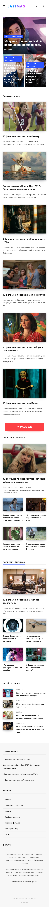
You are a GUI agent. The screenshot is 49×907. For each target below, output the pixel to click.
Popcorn (8, 800)
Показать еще (24, 427)
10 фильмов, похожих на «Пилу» (20, 403)
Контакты (31, 898)
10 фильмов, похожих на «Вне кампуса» (24, 294)
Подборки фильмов (9, 59)
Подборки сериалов (13, 36)
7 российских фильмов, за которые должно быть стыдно (29, 716)
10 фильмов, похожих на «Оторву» (22, 136)
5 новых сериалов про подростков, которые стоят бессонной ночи (13, 517)
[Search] (42, 6)
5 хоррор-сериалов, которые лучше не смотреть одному (11, 546)
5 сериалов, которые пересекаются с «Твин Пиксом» (36, 546)
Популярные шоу (11, 829)
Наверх (25, 902)
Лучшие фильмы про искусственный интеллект (12, 638)
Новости (8, 811)
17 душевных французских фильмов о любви (12, 667)
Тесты (7, 834)
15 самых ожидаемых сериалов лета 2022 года (36, 517)
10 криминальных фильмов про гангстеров (30, 705)
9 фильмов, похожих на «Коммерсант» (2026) (20, 774)
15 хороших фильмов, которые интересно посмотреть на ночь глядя (30, 729)
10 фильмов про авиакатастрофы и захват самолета (34, 638)
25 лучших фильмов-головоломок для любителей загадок (31, 694)
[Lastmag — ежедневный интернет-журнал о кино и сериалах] (16, 6)
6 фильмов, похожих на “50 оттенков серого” (35, 667)
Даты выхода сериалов (14, 805)
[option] (24, 52)
